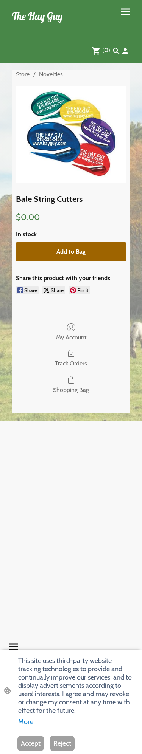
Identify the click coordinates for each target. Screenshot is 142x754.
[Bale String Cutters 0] (71, 134)
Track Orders (71, 363)
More (25, 722)
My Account (71, 337)
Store (23, 74)
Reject (62, 743)
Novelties (51, 74)
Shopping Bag (71, 389)
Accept (31, 743)
